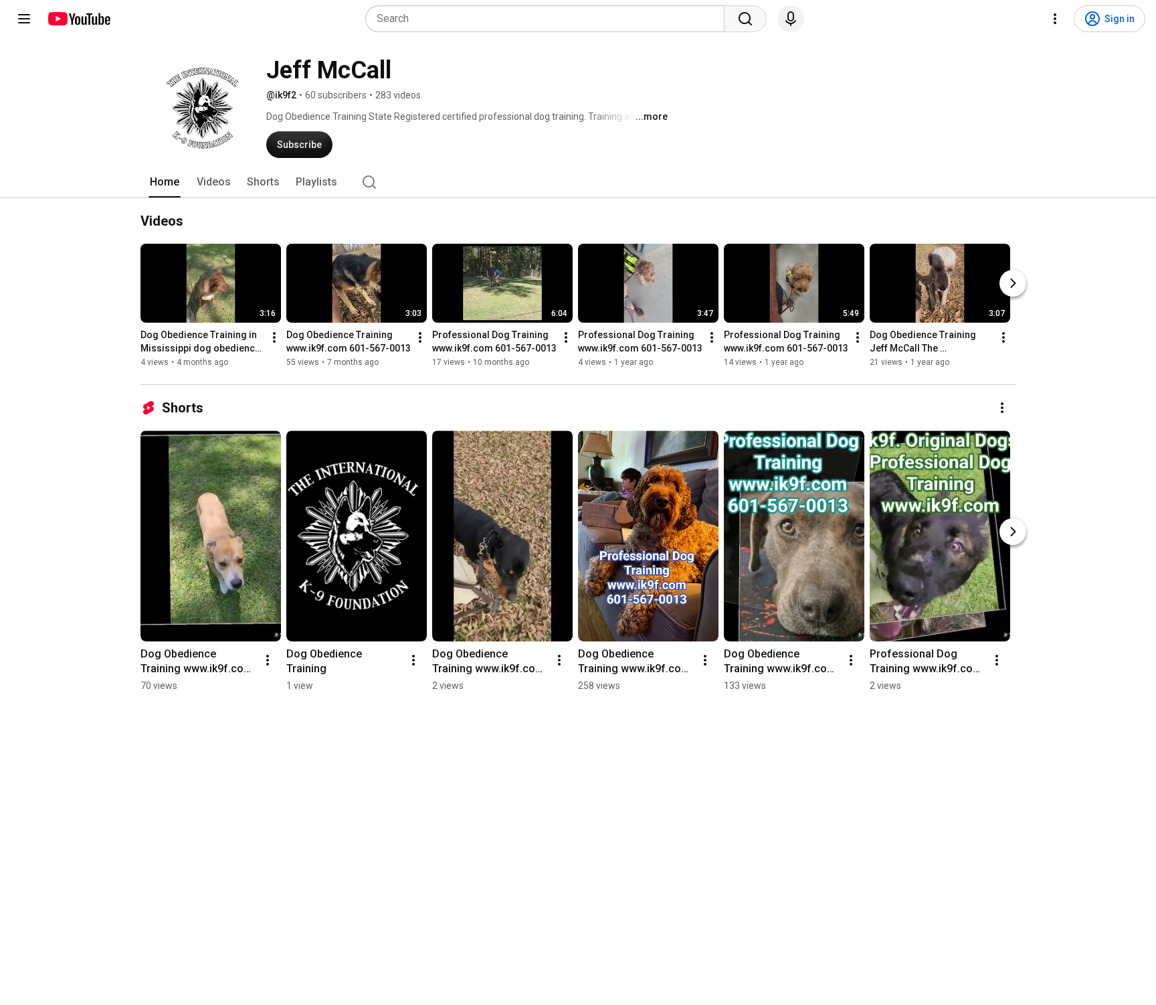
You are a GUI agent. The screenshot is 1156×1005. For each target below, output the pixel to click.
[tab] (165, 182)
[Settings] (1055, 19)
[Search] (745, 18)
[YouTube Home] (78, 18)
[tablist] (578, 182)
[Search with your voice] (790, 18)
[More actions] (274, 337)
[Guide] (24, 19)
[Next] (1012, 283)
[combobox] (549, 19)
